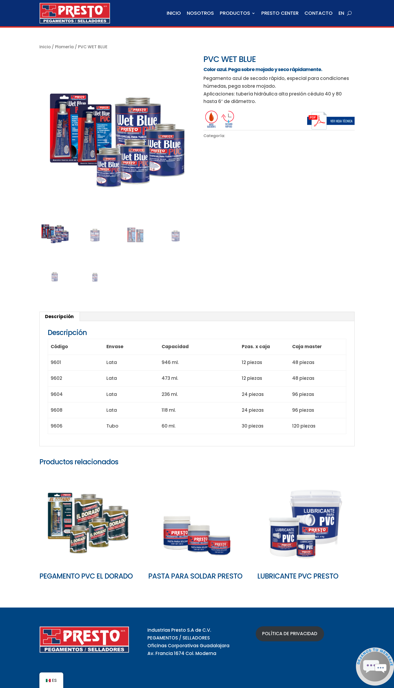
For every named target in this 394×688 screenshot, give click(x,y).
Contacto (318, 13)
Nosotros (200, 13)
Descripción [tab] (59, 316)
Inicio (174, 13)
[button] (375, 684)
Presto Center (280, 13)
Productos (235, 13)
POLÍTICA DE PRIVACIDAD (289, 633)
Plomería (64, 47)
